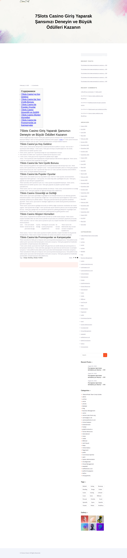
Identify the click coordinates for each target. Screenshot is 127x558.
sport (82, 321)
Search (103, 55)
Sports (92, 502)
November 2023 (85, 205)
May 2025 (83, 167)
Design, (25, 257)
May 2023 (83, 221)
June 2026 (83, 132)
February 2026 (84, 139)
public (82, 315)
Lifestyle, (35, 257)
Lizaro (82, 293)
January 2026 (84, 142)
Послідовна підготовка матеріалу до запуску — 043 (94, 65)
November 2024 (85, 186)
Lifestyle (100, 492)
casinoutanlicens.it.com (87, 270)
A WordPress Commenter (87, 92)
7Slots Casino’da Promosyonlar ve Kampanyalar (28, 122)
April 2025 (83, 170)
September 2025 (85, 154)
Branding (85, 489)
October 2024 (84, 189)
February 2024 (84, 202)
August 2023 (84, 215)
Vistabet (85, 505)
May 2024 (83, 199)
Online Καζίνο (84, 308)
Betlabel (83, 251)
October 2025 (84, 151)
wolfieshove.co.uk (85, 337)
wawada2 (83, 334)
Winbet (92, 505)
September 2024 (85, 193)
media (82, 296)
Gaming (92, 492)
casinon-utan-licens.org (87, 264)
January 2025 (84, 180)
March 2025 (84, 174)
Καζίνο (82, 343)
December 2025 (85, 145)
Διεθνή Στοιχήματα (85, 340)
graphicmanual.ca (85, 283)
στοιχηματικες (84, 347)
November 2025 (85, 148)
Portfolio (40, 257)
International (84, 289)
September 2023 (85, 212)
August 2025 (84, 158)
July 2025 (83, 161)
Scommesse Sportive (86, 318)
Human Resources (85, 286)
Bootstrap (100, 486)
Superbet (100, 502)
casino (82, 261)
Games (84, 492)
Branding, (30, 257)
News (82, 305)
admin (82, 239)
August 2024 (84, 196)
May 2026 (83, 135)
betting (92, 486)
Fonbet (82, 280)
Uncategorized (84, 328)
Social (100, 499)
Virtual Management (86, 331)
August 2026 (84, 126)
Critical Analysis (85, 273)
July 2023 (83, 218)
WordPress (100, 505)
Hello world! (99, 92)
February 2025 (84, 177)
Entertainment (84, 277)
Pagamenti (83, 312)
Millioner (83, 299)
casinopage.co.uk (85, 267)
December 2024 (85, 183)
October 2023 (84, 208)
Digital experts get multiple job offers (97, 109)
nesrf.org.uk (84, 302)
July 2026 (83, 129)
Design (93, 489)
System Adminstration (86, 324)
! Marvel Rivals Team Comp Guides (89, 235)
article (82, 245)
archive (83, 242)
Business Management (86, 258)
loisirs (91, 495)
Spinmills (85, 502)
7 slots (61, 139)
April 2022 (83, 224)
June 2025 (83, 164)
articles (83, 248)
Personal (85, 499)
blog (82, 254)
